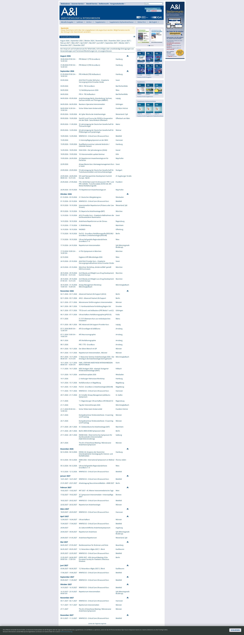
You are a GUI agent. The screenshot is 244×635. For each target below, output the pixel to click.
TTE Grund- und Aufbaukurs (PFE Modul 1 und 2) (96, 310)
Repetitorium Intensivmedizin (89, 245)
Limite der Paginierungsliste (97, 623)
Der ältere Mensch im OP (88, 349)
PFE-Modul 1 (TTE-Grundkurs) (89, 59)
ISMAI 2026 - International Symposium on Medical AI (96, 461)
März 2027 (75, 43)
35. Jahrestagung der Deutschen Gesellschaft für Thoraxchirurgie (96, 125)
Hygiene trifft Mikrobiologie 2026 (90, 257)
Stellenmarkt (104, 4)
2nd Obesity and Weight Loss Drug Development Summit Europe (96, 274)
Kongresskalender (117, 4)
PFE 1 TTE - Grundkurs (87, 344)
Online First (142, 22)
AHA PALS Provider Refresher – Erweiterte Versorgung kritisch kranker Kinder (94, 81)
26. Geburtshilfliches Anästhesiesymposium (94, 528)
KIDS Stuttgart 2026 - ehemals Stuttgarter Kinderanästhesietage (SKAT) (94, 370)
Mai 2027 (92, 43)
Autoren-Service (77, 4)
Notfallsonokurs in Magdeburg (90, 383)
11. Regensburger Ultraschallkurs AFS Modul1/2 (96, 401)
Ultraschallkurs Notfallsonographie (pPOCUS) (95, 315)
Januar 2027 (126, 41)
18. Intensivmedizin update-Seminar (92, 154)
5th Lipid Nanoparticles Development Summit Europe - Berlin (95, 177)
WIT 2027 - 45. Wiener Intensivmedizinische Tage (96, 491)
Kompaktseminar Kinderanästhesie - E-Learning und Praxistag (96, 416)
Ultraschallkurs (84, 519)
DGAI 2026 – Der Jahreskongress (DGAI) (93, 150)
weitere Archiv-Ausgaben (144, 77)
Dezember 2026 (114, 41)
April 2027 (84, 43)
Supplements (100, 22)
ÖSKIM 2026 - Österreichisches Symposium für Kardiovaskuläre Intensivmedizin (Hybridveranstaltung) (95, 437)
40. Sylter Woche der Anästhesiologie (92, 114)
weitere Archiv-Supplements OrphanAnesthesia (150, 116)
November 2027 (66, 45)
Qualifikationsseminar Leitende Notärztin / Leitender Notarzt (94, 145)
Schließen (235, 630)
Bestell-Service (91, 4)
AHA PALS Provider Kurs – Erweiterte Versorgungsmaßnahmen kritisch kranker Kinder (96, 262)
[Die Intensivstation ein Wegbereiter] (156, 36)
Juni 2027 (100, 43)
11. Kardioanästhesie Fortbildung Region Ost (95, 306)
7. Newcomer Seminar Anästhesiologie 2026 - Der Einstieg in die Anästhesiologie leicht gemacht (96, 358)
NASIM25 (82, 229)
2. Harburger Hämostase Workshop (92, 379)
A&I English (153, 22)
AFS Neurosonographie (87, 334)
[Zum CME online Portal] (153, 9)
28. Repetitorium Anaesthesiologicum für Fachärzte (93, 159)
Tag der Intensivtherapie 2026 (89, 405)
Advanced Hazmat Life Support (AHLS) (92, 294)
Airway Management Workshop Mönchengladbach (90, 286)
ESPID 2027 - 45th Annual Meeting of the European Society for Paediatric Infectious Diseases (94, 559)
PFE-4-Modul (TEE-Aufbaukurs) (90, 74)
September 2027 (111, 43)
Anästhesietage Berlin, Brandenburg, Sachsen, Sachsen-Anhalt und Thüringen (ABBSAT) (95, 99)
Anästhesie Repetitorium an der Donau (93, 221)
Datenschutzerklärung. (66, 631)
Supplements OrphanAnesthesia (121, 22)
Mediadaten (65, 4)
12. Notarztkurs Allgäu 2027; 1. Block (92, 549)
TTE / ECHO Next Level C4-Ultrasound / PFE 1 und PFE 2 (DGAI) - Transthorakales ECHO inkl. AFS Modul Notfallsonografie (96, 184)
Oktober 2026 (89, 41)
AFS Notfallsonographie (87, 340)
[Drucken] (134, 36)
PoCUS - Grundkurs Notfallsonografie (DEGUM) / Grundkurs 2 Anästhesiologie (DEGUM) (96, 234)
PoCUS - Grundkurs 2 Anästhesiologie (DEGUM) (96, 387)
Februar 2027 (65, 43)
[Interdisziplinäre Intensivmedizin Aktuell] (142, 36)
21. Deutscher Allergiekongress (90, 197)
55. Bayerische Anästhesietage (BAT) (92, 211)
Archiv (88, 22)
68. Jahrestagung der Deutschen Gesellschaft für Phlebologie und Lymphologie (96, 131)
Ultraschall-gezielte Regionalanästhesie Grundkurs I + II (93, 240)
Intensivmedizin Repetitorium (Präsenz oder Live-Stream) (96, 206)
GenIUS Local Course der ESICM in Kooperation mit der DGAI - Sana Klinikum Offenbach (96, 119)
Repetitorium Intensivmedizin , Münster (93, 353)
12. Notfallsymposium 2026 (88, 90)
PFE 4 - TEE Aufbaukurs (87, 94)
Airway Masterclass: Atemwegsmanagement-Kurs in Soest (96, 165)
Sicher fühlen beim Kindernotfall (90, 108)
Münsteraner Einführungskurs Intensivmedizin (95, 302)
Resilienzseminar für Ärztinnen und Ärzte (93, 545)
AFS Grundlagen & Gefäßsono (89, 329)
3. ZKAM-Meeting (85, 225)
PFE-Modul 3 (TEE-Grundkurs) (89, 65)
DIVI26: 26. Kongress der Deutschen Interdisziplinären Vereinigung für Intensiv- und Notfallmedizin (96, 454)
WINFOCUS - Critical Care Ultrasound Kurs (94, 136)
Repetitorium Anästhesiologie (89, 505)
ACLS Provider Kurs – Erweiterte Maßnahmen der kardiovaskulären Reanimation (96, 216)
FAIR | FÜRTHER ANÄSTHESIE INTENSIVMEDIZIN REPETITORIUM (96, 364)
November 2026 (101, 41)
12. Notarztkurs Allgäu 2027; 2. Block (92, 569)
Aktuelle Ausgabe (67, 22)
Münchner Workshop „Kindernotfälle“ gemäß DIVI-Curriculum (95, 268)
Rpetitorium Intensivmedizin (89, 605)
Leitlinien (80, 22)
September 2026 (77, 41)
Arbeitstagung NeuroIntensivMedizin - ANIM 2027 (96, 483)
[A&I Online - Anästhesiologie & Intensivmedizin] (80, 13)
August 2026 (64, 41)
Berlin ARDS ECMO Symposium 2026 (92, 431)
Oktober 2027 (123, 43)
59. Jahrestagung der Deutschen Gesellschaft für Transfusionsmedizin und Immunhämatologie (96, 171)
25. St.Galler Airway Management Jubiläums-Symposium (94, 396)
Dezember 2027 (79, 45)
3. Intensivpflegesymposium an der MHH (93, 140)
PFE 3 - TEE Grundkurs (87, 86)
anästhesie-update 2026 (87, 374)
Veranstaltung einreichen (69, 37)
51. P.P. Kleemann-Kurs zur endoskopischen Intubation (94, 320)
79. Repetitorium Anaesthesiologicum (92, 190)
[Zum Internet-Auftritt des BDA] (142, 17)
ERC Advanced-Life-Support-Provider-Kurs (94, 324)
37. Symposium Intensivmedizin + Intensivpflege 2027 (96, 496)
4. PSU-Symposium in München (90, 251)
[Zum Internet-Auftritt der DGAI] (156, 17)
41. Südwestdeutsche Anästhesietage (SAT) (94, 427)
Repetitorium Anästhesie (88, 532)
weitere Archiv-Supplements (145, 96)
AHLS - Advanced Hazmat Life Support (92, 298)
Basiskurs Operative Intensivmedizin (92, 104)
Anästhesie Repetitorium (88, 538)
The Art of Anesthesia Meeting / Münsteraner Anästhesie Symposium (95, 444)
